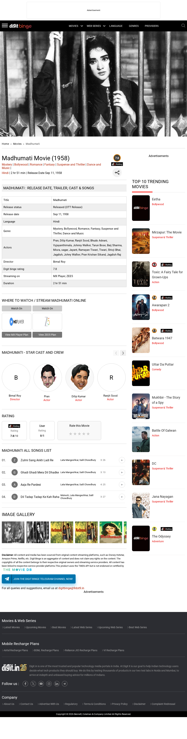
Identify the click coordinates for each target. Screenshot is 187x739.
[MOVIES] (82, 25)
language (116, 25)
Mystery (7, 164)
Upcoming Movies (35, 627)
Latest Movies (11, 627)
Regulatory (71, 703)
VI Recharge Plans (113, 650)
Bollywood (21, 164)
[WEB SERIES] (104, 25)
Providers (152, 25)
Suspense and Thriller (71, 164)
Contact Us (26, 703)
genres (134, 25)
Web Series (94, 25)
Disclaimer (139, 703)
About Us (8, 703)
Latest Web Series (82, 627)
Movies (17, 143)
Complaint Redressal (163, 703)
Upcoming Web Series (110, 627)
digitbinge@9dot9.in (71, 588)
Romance (36, 164)
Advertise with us (49, 703)
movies (73, 25)
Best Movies (59, 627)
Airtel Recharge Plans (15, 650)
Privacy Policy (119, 703)
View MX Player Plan (16, 334)
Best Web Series (137, 627)
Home (5, 143)
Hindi (5, 173)
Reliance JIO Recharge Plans (80, 650)
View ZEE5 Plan (47, 334)
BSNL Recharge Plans (46, 650)
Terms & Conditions (94, 703)
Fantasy (49, 164)
